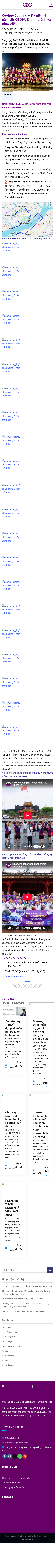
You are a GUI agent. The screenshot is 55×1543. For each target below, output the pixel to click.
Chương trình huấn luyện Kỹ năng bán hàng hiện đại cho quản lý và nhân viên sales (26, 1292)
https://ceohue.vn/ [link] (14, 976)
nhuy (37, 29)
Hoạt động (8, 33)
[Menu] (3, 4)
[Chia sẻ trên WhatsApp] (15, 986)
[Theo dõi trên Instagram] (9, 1456)
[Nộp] (50, 1270)
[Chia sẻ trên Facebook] (20, 986)
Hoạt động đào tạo (10, 1332)
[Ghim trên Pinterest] (35, 986)
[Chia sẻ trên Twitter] (25, 986)
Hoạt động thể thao (20, 33)
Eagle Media (10, 1536)
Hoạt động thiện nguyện (12, 1346)
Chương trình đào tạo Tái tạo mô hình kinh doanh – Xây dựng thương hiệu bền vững (25, 1304)
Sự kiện (32, 33)
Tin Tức (39, 33)
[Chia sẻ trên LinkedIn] (40, 986)
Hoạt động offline (9, 1337)
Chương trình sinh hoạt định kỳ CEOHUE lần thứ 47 (24, 1299)
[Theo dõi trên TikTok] (14, 1456)
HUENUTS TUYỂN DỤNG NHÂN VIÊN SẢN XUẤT (23, 1311)
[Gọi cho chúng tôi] (19, 1456)
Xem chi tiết (18, 1064)
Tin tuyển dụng (8, 1365)
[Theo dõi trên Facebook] (4, 1456)
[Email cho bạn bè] (30, 986)
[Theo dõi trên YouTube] (24, 1456)
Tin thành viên (8, 1356)
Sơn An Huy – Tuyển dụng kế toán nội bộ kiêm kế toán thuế (27, 1286)
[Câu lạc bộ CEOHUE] (27, 4)
